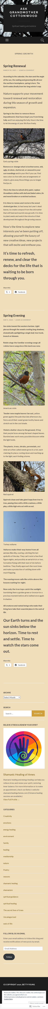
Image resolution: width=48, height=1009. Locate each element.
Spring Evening (14, 315)
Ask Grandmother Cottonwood (24, 12)
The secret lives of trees (13, 910)
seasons (6, 876)
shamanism (8, 890)
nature (6, 863)
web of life (7, 923)
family (6, 843)
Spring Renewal (14, 66)
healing (6, 850)
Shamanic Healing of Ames (19, 774)
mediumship (8, 856)
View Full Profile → (11, 799)
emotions (7, 823)
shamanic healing (10, 883)
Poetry (6, 870)
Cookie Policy (8, 999)
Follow (9, 957)
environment (8, 836)
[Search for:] (24, 713)
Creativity (7, 816)
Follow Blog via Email (14, 934)
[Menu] (7, 40)
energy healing (9, 829)
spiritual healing (10, 903)
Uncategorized (9, 917)
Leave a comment (26, 70)
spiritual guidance (10, 897)
